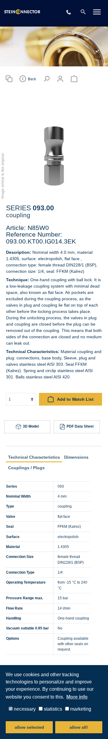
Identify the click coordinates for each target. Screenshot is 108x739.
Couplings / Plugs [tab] (26, 467)
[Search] (83, 12)
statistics (52, 709)
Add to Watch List (75, 399)
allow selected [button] (29, 727)
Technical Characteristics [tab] (34, 457)
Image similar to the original (2, 176)
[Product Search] (9, 79)
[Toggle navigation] (97, 12)
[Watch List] (74, 79)
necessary (24, 709)
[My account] (60, 79)
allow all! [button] (79, 727)
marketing (80, 709)
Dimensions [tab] (76, 457)
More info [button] (77, 697)
